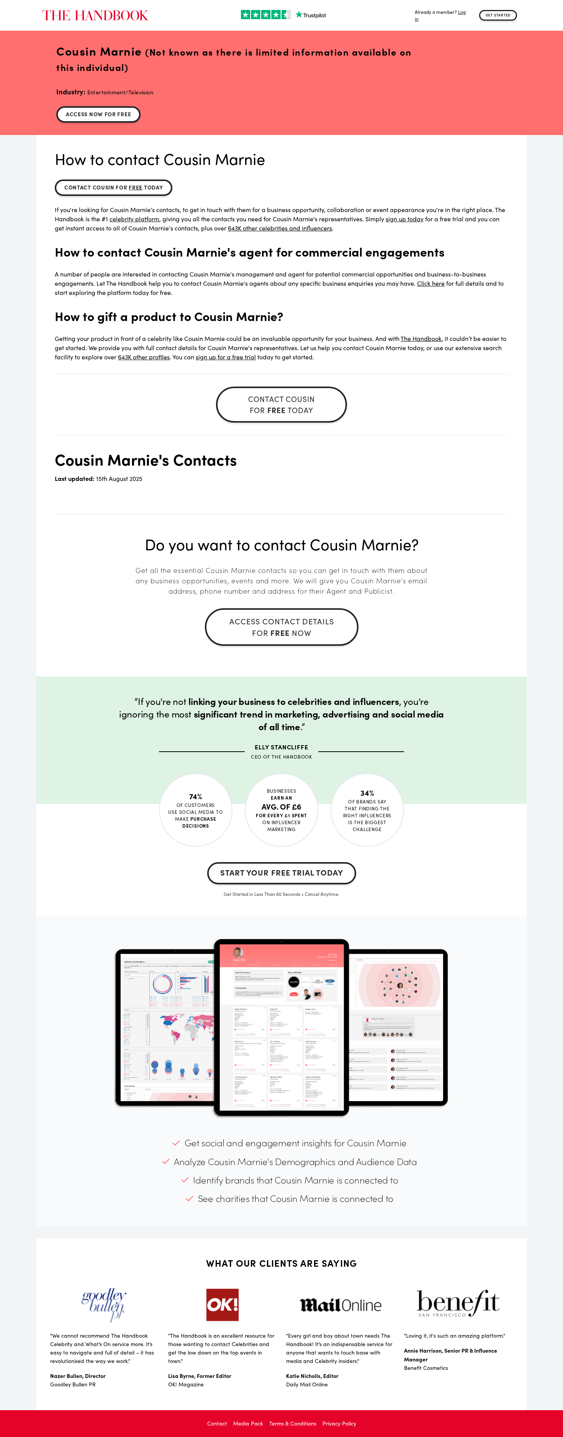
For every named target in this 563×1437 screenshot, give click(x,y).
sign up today (405, 219)
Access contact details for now (281, 627)
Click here (431, 283)
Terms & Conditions (292, 1423)
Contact (217, 1423)
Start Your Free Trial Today (281, 872)
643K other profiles (144, 357)
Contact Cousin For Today (113, 187)
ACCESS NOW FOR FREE (98, 114)
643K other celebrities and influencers (280, 228)
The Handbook (421, 338)
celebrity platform (134, 219)
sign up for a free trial (226, 357)
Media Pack (248, 1423)
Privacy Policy (339, 1423)
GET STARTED (498, 15)
